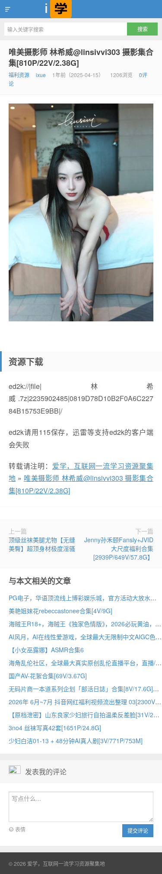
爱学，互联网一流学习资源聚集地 (81, 9)
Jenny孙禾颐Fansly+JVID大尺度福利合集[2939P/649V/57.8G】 (118, 548)
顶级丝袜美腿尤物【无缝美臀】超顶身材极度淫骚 (42, 544)
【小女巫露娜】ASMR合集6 (46, 649)
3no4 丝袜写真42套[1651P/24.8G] (55, 727)
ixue (41, 74)
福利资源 (19, 74)
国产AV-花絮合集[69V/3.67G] (48, 675)
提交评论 (137, 830)
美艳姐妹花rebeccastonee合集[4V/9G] (60, 610)
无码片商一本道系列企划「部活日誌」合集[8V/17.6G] (81, 688)
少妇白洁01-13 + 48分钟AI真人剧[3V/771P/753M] (76, 740)
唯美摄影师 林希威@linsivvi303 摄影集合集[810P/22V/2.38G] (81, 57)
